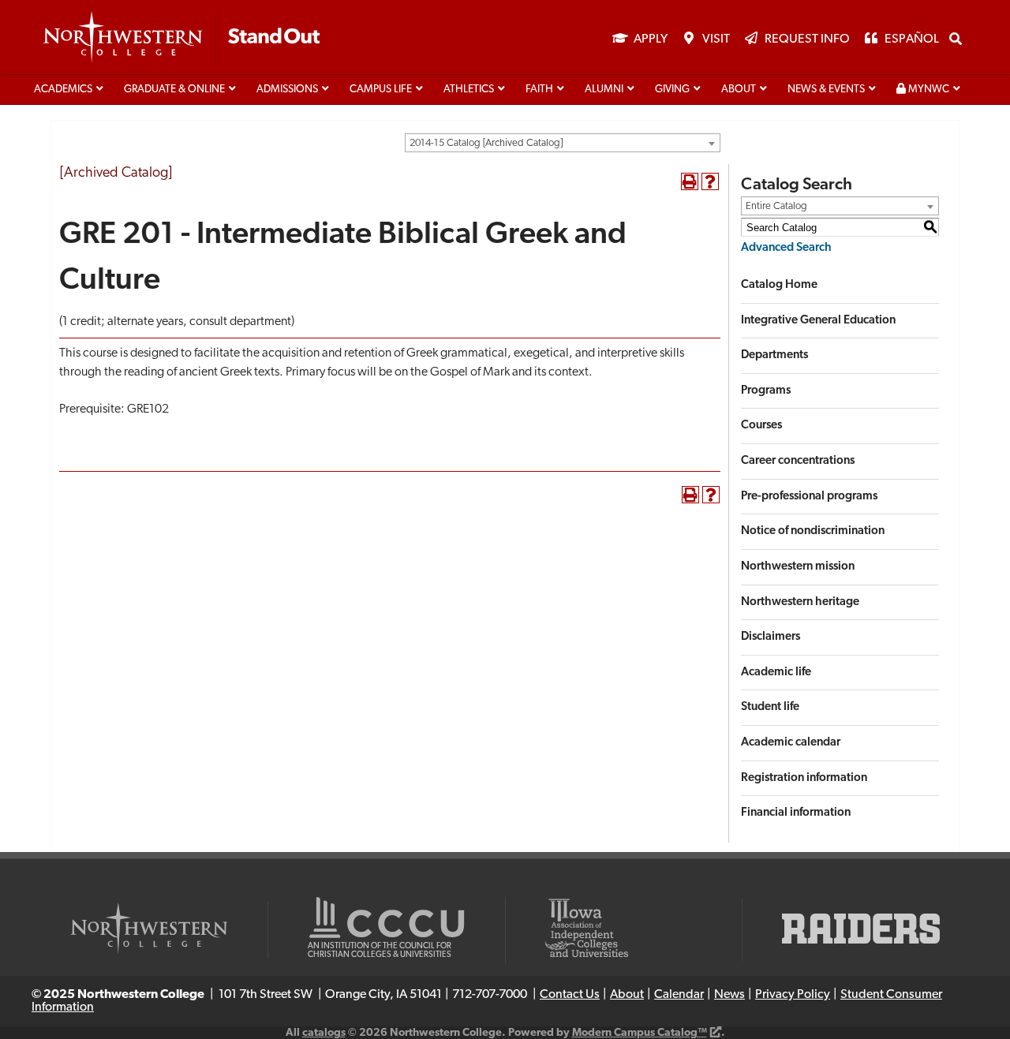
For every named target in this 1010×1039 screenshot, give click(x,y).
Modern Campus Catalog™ (639, 1033)
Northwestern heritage (800, 602)
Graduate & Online (174, 89)
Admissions (287, 89)
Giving (672, 89)
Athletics (468, 89)
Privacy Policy (792, 995)
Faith (539, 89)
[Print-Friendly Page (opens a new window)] (689, 181)
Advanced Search (786, 248)
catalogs (324, 1033)
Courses (761, 426)
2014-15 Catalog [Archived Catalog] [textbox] (486, 143)
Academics (63, 89)
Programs (766, 391)
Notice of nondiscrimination (813, 531)
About (738, 89)
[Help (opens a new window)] (710, 181)
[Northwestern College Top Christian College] (181, 38)
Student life (770, 707)
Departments (774, 355)
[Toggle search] (956, 39)
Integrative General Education (818, 321)
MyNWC (927, 89)
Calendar (679, 995)
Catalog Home (779, 285)
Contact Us (570, 995)
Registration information (804, 778)
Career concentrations (798, 461)
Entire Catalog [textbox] (776, 206)
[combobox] (562, 142)
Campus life (381, 89)
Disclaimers (770, 637)
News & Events (826, 89)
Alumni (604, 89)
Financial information (796, 813)
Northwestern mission (798, 567)
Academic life (776, 672)
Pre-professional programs (809, 497)
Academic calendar (790, 743)
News (729, 995)
